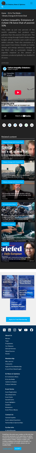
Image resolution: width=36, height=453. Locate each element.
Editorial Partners (10, 348)
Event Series (9, 397)
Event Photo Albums (11, 410)
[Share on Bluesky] (15, 125)
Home (3, 13)
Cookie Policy (6, 445)
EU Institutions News (11, 377)
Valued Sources (10, 351)
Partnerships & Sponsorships (14, 422)
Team (7, 341)
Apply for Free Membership (18, 319)
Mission (7, 338)
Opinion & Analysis (11, 382)
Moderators (9, 407)
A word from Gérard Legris (13, 369)
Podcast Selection (10, 384)
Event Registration (11, 392)
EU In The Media (14, 13)
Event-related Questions (12, 420)
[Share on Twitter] (4, 125)
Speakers (8, 405)
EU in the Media (10, 379)
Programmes (9, 343)
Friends (7, 353)
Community (8, 364)
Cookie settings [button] (8, 448)
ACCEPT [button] (17, 448)
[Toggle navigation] (31, 3)
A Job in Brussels (10, 430)
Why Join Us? (9, 361)
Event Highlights (10, 402)
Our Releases (9, 346)
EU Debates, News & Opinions (15, 4)
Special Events (9, 399)
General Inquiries (10, 417)
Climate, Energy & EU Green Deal (14, 16)
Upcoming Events (10, 394)
